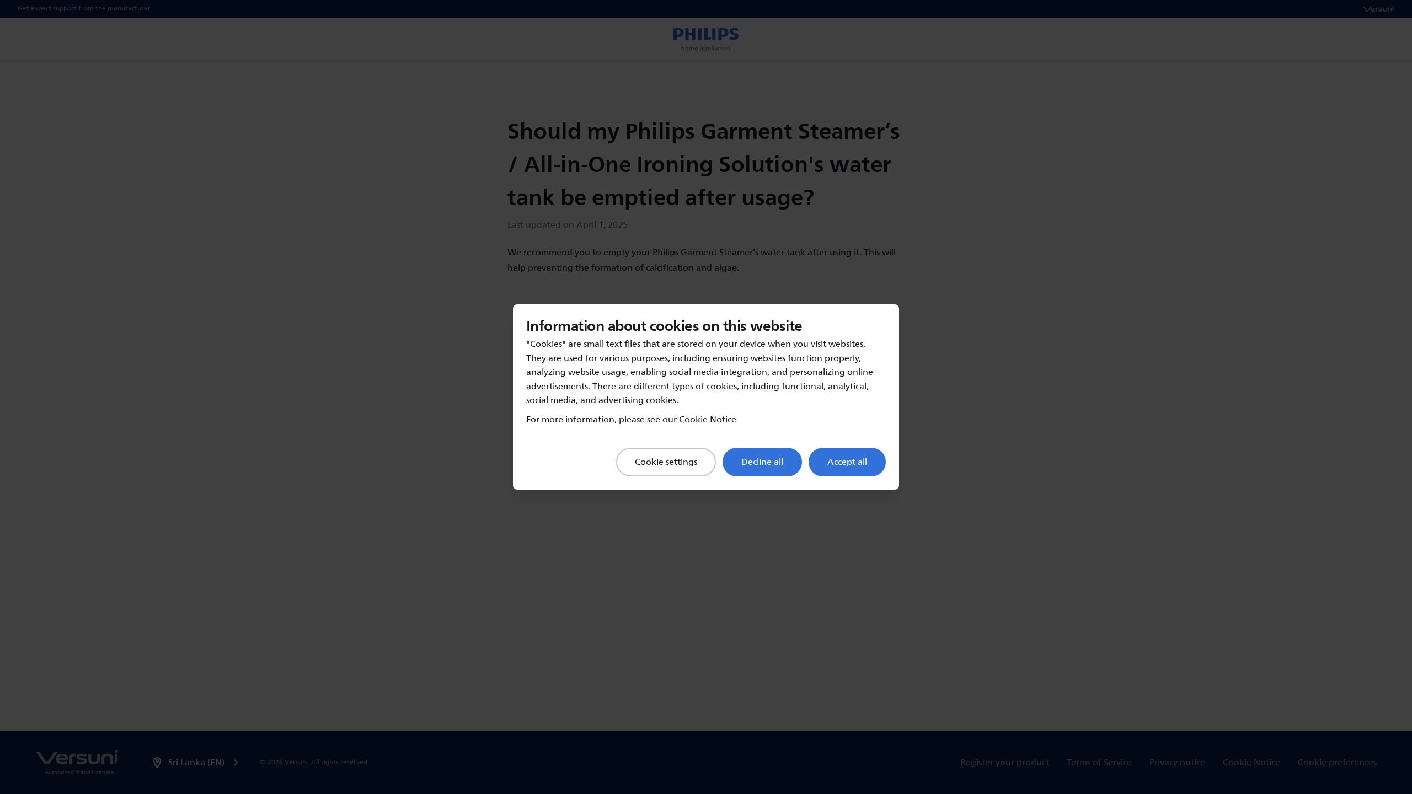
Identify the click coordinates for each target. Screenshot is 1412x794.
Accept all (847, 462)
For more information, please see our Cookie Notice (631, 420)
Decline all (762, 462)
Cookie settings (666, 462)
